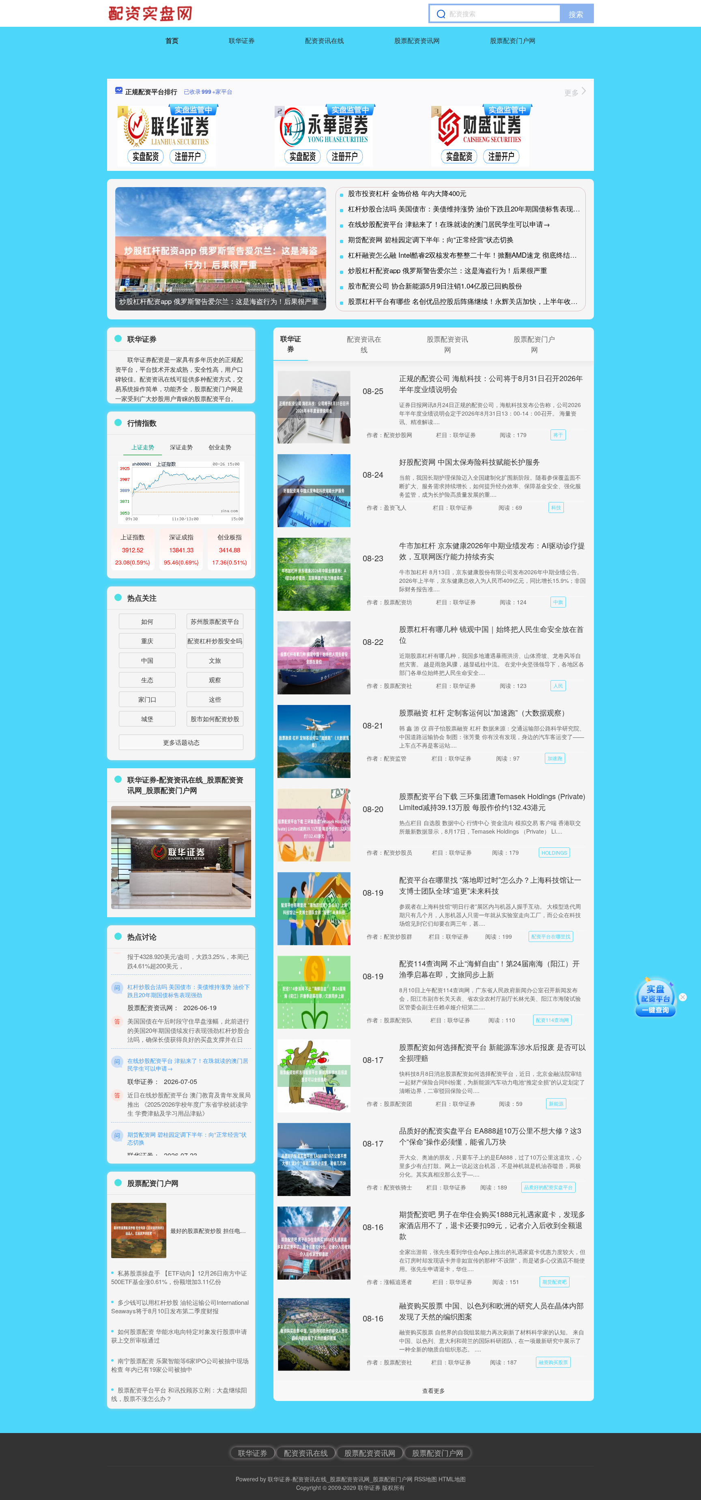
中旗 (558, 601)
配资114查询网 (552, 1019)
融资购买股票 (553, 1361)
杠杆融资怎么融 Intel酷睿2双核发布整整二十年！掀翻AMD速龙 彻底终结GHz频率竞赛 (479, 255)
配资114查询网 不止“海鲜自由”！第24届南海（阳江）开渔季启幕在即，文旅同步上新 (489, 968)
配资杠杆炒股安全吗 (214, 640)
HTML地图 (452, 1479)
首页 (172, 40)
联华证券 (242, 40)
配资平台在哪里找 (550, 936)
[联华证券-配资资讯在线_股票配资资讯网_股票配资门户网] (151, 13)
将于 (558, 434)
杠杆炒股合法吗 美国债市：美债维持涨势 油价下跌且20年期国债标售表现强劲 (467, 208)
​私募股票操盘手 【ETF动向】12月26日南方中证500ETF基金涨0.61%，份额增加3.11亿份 (179, 1277)
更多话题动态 (181, 742)
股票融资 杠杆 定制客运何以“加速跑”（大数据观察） (484, 712)
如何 (147, 621)
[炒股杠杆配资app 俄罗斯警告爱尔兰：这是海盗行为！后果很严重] (220, 257)
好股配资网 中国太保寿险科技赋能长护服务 (469, 461)
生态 (147, 679)
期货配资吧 (554, 1281)
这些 (215, 699)
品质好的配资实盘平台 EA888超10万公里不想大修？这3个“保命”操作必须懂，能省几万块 (490, 1136)
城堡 (147, 718)
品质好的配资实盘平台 (548, 1186)
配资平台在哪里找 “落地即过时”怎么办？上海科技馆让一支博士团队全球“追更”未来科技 (490, 885)
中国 (147, 660)
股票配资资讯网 (417, 40)
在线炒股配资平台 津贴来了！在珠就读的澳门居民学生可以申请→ (449, 224)
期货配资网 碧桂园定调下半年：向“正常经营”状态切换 (431, 239)
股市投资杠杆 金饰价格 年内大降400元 (407, 193)
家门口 (147, 699)
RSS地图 (425, 1479)
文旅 (215, 660)
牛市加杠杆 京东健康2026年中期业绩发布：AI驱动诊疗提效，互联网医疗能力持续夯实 (492, 550)
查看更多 (433, 1390)
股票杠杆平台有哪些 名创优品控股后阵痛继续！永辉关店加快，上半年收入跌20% (473, 301)
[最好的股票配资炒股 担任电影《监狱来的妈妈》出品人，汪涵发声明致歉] (138, 1230)
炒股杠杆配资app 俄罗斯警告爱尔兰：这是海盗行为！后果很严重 (218, 301)
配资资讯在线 (324, 40)
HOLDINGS (554, 852)
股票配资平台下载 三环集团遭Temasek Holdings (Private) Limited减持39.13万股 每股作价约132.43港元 (492, 801)
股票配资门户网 (512, 40)
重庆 (147, 640)
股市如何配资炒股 (215, 718)
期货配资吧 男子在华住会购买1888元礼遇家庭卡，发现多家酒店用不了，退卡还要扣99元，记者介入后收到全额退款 (492, 1225)
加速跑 (555, 757)
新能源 (556, 1103)
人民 (558, 685)
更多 (572, 92)
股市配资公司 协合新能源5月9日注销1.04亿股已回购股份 (435, 285)
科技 (556, 507)
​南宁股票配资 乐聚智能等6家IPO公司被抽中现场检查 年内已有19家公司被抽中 (180, 1364)
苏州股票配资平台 (215, 621)
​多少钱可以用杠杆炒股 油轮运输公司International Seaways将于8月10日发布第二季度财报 (180, 1306)
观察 (215, 679)
